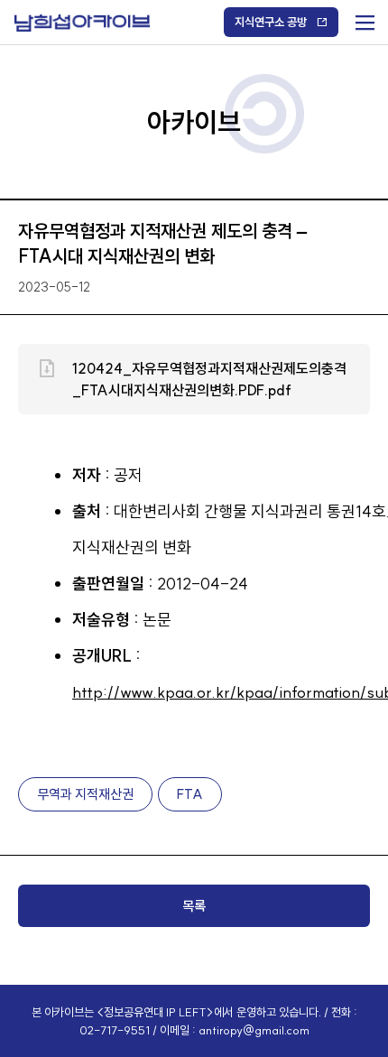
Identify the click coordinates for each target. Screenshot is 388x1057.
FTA (190, 793)
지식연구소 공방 (271, 21)
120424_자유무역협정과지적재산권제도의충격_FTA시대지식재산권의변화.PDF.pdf (209, 379)
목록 (194, 905)
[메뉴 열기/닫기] (363, 18)
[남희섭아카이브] (82, 23)
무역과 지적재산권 (85, 793)
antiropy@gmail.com (254, 1030)
